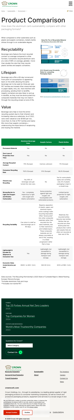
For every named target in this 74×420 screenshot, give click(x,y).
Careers (62, 375)
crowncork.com (12, 388)
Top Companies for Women (20, 316)
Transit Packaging (11, 378)
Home (3, 11)
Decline (27, 412)
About (36, 375)
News (62, 382)
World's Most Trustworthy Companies (26, 326)
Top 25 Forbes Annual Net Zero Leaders (27, 305)
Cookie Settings (58, 412)
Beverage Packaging (12, 372)
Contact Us (12, 352)
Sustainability (11, 11)
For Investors (64, 372)
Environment (21, 11)
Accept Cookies (11, 412)
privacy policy (33, 407)
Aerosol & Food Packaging (14, 375)
